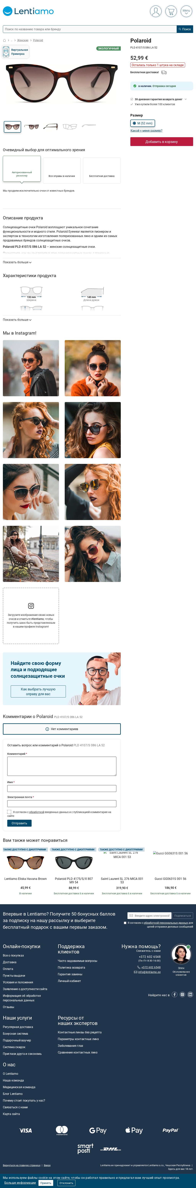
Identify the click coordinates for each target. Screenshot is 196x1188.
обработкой (36, 812)
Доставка (9, 962)
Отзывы (8, 1007)
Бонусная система (15, 1034)
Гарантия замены (70, 974)
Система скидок (14, 1047)
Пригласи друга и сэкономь (22, 1054)
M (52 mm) (145, 123)
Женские (22, 40)
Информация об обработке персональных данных (22, 998)
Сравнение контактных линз (77, 1052)
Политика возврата (71, 968)
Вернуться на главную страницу (21, 1165)
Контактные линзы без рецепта (79, 1032)
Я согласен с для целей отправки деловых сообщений (160, 924)
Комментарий (17, 754)
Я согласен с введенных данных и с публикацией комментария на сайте (59, 814)
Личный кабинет (69, 981)
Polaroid (38, 40)
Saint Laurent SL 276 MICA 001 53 (122, 880)
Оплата (8, 969)
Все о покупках (13, 955)
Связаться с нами (15, 1107)
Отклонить (66, 1183)
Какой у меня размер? (147, 130)
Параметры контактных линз (78, 1039)
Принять (45, 1183)
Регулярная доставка (18, 1027)
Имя (11, 782)
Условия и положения (18, 982)
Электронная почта (20, 797)
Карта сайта (11, 1114)
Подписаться (182, 915)
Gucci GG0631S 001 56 (170, 879)
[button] (12, 127)
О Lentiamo (10, 1074)
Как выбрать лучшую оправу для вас (38, 691)
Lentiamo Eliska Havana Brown (25, 879)
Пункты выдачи (14, 975)
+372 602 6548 (151, 967)
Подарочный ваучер (17, 1040)
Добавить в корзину (161, 141)
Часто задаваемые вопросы (77, 961)
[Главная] (4, 40)
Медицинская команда (19, 1087)
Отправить (19, 823)
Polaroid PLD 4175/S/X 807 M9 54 (74, 880)
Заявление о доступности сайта (25, 989)
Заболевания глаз (70, 1046)
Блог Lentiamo (13, 1094)
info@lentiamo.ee (149, 972)
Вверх (47, 1165)
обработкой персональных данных (166, 923)
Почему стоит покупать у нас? (24, 1101)
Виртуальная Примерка (19, 51)
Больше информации (20, 1183)
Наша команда (13, 1080)
